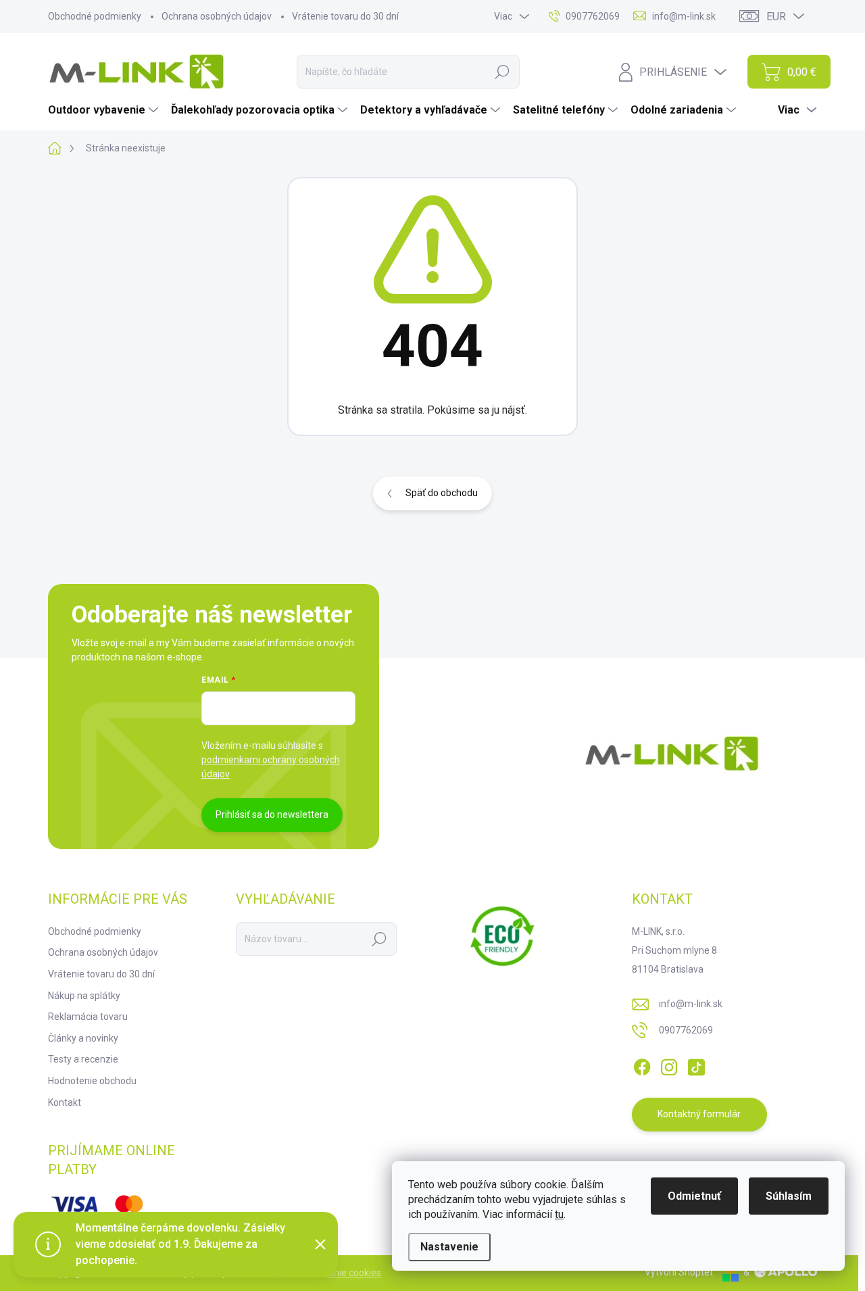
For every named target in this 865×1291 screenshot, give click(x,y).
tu (559, 1214)
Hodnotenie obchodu (92, 1080)
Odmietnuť (694, 1196)
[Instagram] (669, 1064)
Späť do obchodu (441, 492)
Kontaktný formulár (699, 1114)
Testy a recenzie (83, 1059)
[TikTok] (696, 1064)
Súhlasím (789, 1196)
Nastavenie (449, 1246)
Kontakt (64, 1102)
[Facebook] (642, 1064)
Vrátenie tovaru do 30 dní (345, 16)
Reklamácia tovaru (88, 1016)
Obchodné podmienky (94, 16)
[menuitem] (105, 110)
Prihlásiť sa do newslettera (272, 814)
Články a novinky (83, 1038)
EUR (776, 16)
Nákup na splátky (84, 995)
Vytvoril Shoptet (679, 1272)
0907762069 (686, 1030)
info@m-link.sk (690, 1003)
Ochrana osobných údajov (217, 16)
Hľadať (502, 71)
